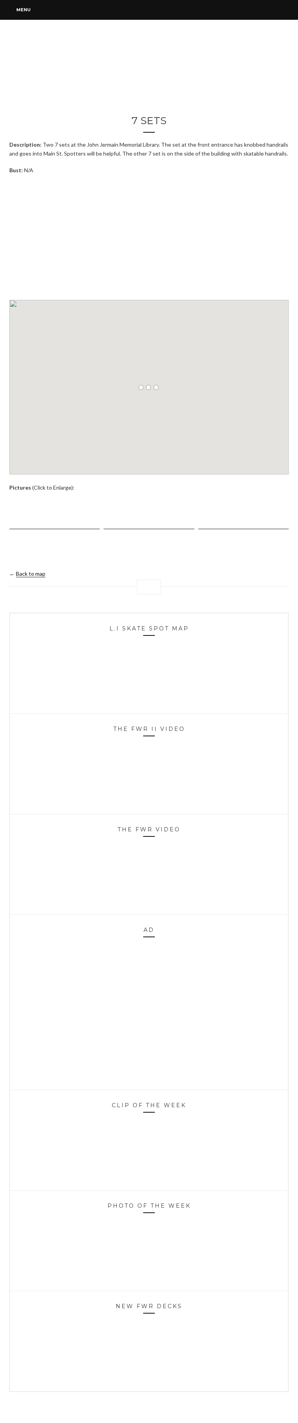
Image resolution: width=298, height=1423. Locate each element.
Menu (23, 9)
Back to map (30, 573)
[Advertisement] (149, 236)
